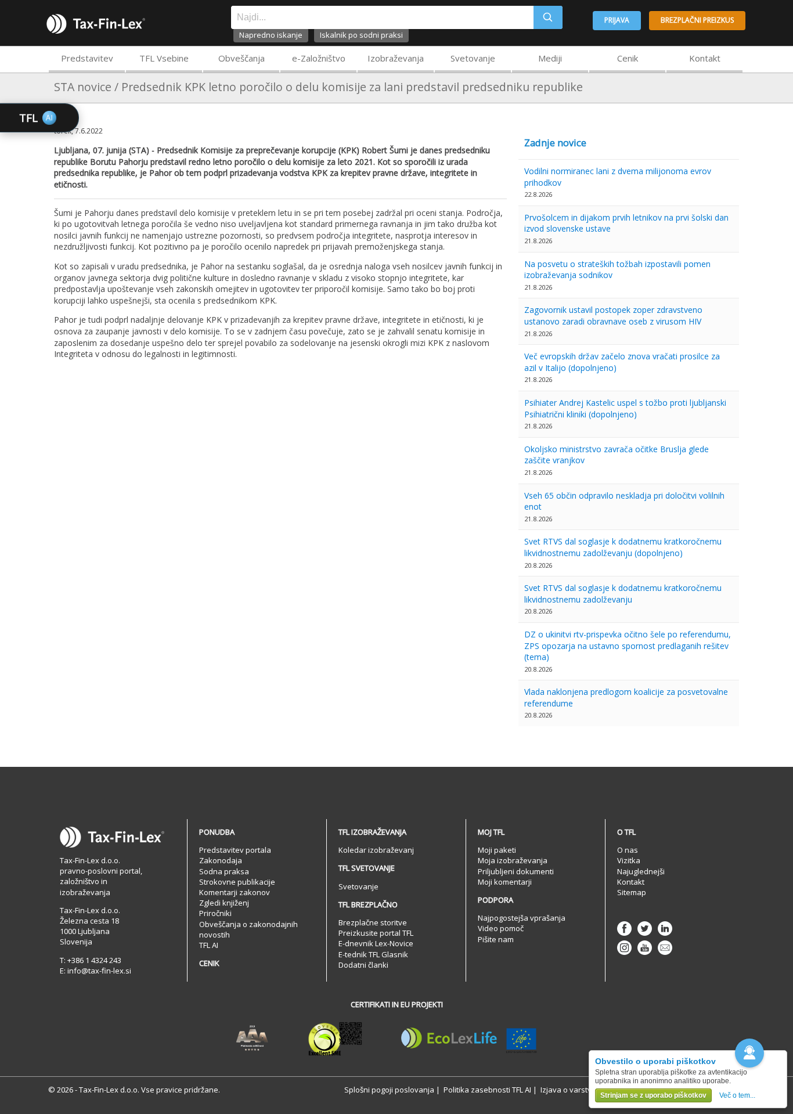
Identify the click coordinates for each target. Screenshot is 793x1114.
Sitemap (631, 892)
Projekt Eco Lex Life (469, 1038)
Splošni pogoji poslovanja (389, 1089)
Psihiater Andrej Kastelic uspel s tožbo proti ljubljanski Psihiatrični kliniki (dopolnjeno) (625, 408)
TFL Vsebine (164, 58)
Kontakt (704, 58)
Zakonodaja (220, 860)
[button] (749, 1053)
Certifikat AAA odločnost (252, 1038)
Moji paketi (497, 850)
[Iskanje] (548, 17)
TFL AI (208, 945)
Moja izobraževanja (512, 860)
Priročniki (215, 913)
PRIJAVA (616, 20)
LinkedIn (665, 928)
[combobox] (382, 17)
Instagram (624, 947)
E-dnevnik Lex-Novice (375, 943)
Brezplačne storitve (372, 922)
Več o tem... (737, 1095)
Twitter (644, 928)
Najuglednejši (641, 871)
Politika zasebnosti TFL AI (487, 1089)
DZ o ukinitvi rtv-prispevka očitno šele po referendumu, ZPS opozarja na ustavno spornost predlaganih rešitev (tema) (627, 645)
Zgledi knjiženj (224, 902)
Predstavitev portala (235, 850)
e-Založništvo (318, 58)
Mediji (550, 58)
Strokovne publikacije (237, 882)
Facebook (624, 928)
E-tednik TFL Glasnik (373, 954)
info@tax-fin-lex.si (99, 970)
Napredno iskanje (270, 35)
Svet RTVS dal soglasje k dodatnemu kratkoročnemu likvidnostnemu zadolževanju (623, 593)
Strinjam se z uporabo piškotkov (653, 1095)
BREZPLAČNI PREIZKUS (697, 20)
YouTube (644, 947)
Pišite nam (496, 939)
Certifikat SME (335, 1038)
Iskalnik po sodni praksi (361, 35)
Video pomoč (501, 928)
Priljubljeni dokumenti (516, 871)
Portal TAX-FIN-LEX (95, 23)
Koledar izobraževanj (376, 850)
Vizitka (628, 860)
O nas (627, 850)
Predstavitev (87, 58)
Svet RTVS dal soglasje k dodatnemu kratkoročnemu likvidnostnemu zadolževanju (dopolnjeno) (623, 547)
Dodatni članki (363, 965)
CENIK (209, 963)
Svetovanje (472, 58)
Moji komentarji (505, 882)
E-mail (665, 947)
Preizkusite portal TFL (375, 933)
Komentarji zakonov (234, 892)
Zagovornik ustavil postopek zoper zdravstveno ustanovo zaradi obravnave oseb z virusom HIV (613, 315)
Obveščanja (241, 58)
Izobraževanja (395, 58)
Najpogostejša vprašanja (521, 918)
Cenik (627, 58)
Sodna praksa (224, 871)
